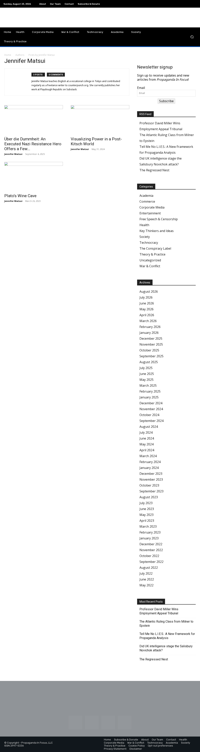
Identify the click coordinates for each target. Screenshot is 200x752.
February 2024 (150, 462)
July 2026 (146, 297)
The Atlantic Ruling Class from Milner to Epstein (166, 623)
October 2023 (149, 485)
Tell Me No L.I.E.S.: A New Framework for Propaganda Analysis (167, 636)
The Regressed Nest (154, 170)
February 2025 (150, 391)
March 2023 (148, 526)
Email (141, 88)
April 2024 (146, 450)
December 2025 (150, 338)
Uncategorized (150, 260)
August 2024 (148, 426)
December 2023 (150, 473)
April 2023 (146, 520)
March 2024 (148, 456)
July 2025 (146, 368)
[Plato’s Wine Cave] (33, 176)
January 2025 (149, 397)
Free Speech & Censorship (158, 219)
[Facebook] (170, 4)
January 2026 (149, 332)
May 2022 (146, 585)
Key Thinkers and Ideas (156, 231)
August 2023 (148, 497)
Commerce (147, 201)
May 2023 (146, 515)
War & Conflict (149, 266)
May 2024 (146, 444)
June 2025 (146, 374)
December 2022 (150, 544)
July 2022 (146, 573)
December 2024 (150, 403)
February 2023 (150, 532)
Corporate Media (151, 207)
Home (7, 55)
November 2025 (151, 344)
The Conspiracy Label (155, 248)
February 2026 (150, 327)
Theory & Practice (152, 254)
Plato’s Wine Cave (20, 195)
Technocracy (148, 242)
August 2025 (148, 362)
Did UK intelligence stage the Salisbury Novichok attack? (166, 648)
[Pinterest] (184, 4)
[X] (194, 4)
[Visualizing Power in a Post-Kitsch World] (100, 119)
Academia (146, 195)
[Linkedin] (180, 4)
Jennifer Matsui (13, 154)
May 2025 (146, 379)
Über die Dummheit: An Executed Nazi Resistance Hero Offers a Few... (32, 144)
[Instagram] (175, 4)
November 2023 (151, 479)
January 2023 (149, 538)
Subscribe (166, 101)
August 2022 (148, 567)
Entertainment (150, 213)
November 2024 (151, 409)
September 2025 (151, 356)
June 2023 (146, 509)
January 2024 (149, 468)
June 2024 (146, 438)
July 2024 (146, 432)
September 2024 (151, 421)
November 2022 (151, 550)
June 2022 (146, 579)
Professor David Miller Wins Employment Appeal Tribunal (158, 611)
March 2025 (148, 385)
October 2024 (149, 415)
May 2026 (146, 309)
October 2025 (149, 350)
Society (144, 237)
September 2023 (151, 491)
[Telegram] (189, 4)
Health (144, 225)
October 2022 (149, 556)
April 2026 (146, 315)
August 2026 (148, 291)
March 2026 (148, 321)
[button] (191, 36)
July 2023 (146, 503)
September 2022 (151, 562)
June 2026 (146, 303)
